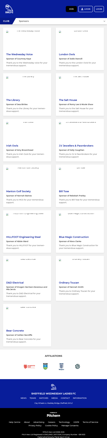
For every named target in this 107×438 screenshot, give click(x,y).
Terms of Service (90, 422)
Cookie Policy (51, 425)
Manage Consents (69, 425)
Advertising (38, 422)
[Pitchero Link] (53, 416)
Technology (64, 422)
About (27, 422)
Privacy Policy (35, 425)
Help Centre (14, 422)
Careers (51, 422)
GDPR (76, 422)
